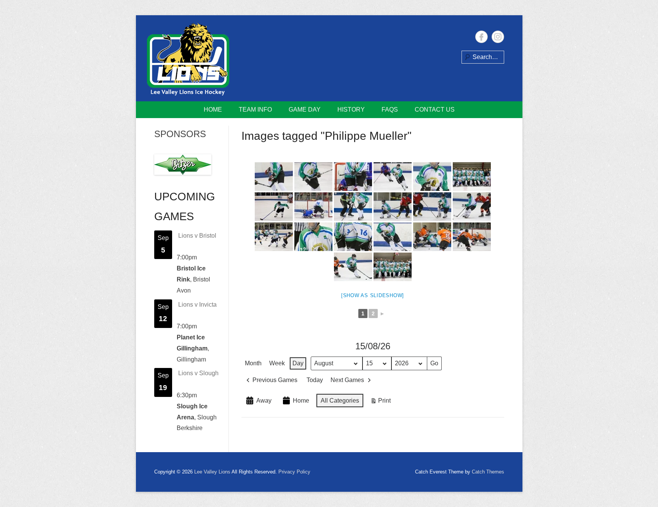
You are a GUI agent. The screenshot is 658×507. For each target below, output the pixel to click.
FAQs (390, 109)
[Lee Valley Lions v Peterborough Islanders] (393, 206)
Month (253, 363)
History (351, 109)
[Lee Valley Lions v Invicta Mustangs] (274, 176)
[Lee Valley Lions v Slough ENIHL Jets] (353, 176)
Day (297, 363)
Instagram (498, 36)
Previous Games (274, 380)
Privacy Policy (294, 472)
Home (213, 109)
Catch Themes (488, 472)
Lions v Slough (198, 373)
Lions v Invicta (197, 304)
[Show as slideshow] (372, 295)
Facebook (481, 36)
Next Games (347, 380)
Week (277, 363)
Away (264, 400)
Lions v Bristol (197, 235)
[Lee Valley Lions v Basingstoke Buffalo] (313, 176)
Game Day (305, 109)
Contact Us (435, 109)
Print (380, 402)
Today (315, 380)
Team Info (255, 109)
